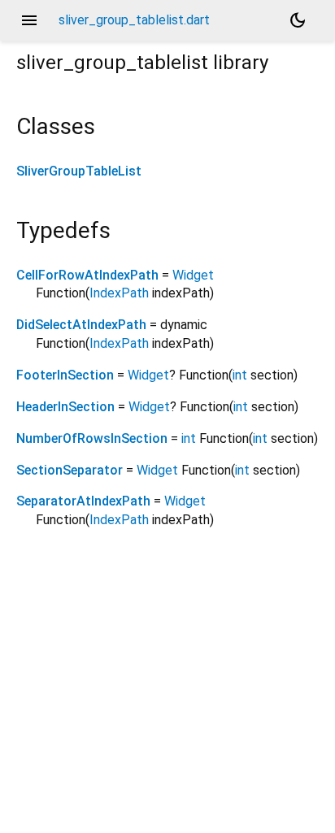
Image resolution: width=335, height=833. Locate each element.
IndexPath (119, 293)
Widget (193, 275)
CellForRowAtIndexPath (87, 275)
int (240, 375)
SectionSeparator (69, 470)
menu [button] (29, 20)
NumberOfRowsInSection (92, 438)
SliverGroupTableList (78, 171)
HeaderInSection (65, 406)
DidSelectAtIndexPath (81, 324)
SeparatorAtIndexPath (83, 501)
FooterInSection (65, 375)
